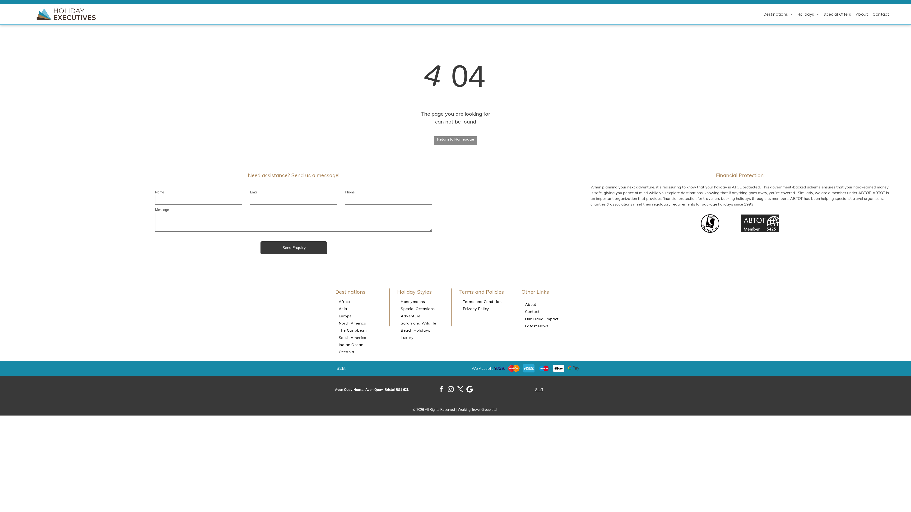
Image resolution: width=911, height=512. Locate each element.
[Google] (470, 389)
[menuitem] (779, 14)
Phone (350, 192)
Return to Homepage (455, 139)
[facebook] (441, 389)
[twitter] (460, 389)
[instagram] (451, 389)
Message (162, 210)
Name (159, 192)
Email (254, 192)
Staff (539, 389)
